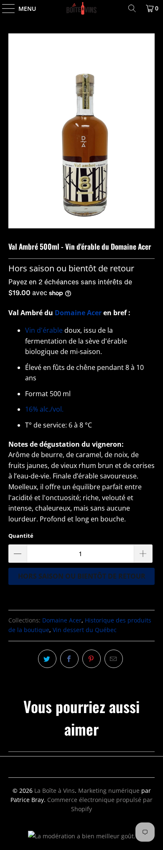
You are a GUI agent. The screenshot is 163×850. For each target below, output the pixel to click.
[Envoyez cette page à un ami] (113, 659)
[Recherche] (132, 8)
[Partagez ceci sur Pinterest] (91, 659)
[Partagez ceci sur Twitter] (47, 659)
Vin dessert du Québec (85, 630)
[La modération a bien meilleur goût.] (81, 836)
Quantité (20, 535)
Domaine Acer (78, 312)
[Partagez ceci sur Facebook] (69, 659)
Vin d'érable (44, 330)
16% (44, 409)
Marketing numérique (109, 790)
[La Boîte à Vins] (81, 8)
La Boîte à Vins (54, 790)
